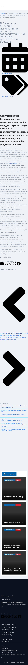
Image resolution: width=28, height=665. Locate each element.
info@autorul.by (6, 635)
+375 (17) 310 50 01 (7, 630)
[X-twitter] (14, 264)
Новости (18, 480)
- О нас (3, 646)
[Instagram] (10, 264)
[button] (1, 272)
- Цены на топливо (7, 639)
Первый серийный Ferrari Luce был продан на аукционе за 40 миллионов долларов (13, 570)
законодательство (8, 96)
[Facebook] (19, 264)
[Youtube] (2, 264)
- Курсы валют (5, 641)
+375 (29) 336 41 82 (8, 625)
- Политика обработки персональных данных (13, 656)
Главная (2, 13)
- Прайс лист (5, 648)
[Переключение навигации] (2, 6)
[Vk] (6, 264)
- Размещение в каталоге (9, 650)
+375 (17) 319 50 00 (7, 632)
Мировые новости (9, 480)
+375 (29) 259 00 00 (9, 627)
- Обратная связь (6, 652)
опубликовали (13, 163)
